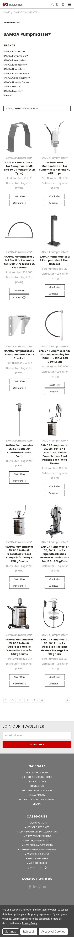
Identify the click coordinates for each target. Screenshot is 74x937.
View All (7, 95)
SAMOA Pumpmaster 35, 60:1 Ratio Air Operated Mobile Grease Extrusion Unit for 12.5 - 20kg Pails (54, 554)
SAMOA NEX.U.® (11, 86)
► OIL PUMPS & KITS (37, 822)
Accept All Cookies (53, 931)
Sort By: (10, 108)
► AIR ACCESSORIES (37, 863)
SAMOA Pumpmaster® (15, 56)
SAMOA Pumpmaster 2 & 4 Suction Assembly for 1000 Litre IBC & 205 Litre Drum (19, 262)
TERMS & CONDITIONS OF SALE (37, 790)
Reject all (29, 931)
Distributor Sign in (30, 799)
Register (50, 799)
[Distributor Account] (57, 4)
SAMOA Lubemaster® (15, 64)
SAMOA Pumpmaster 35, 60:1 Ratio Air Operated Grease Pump (19, 451)
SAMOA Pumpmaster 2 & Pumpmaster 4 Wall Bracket (19, 354)
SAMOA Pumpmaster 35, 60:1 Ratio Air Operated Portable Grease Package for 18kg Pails (55, 647)
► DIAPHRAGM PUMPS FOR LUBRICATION (37, 831)
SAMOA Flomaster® (14, 69)
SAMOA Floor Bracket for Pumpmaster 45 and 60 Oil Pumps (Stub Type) (19, 168)
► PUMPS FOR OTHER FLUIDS (37, 836)
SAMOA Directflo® (13, 91)
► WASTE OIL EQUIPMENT (37, 854)
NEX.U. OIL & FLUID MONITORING (37, 777)
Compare (18, 202)
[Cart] (63, 4)
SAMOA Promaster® (14, 51)
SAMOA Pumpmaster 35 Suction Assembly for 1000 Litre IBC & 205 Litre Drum (55, 356)
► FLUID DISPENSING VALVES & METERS (37, 849)
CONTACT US (37, 786)
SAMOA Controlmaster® (16, 77)
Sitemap (37, 803)
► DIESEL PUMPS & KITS (37, 858)
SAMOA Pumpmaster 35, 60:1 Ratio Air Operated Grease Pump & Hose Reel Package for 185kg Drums (55, 454)
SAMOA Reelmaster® (15, 60)
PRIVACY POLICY (37, 794)
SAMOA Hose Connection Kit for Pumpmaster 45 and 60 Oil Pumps (54, 168)
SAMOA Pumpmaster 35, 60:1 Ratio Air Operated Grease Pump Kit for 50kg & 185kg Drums (19, 554)
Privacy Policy (29, 923)
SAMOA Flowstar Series (16, 82)
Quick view (19, 196)
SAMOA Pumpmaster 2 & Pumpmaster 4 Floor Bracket (55, 260)
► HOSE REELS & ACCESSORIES (37, 845)
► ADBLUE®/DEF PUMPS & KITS (37, 840)
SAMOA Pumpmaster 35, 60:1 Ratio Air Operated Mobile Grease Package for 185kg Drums (19, 647)
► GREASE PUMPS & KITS (37, 827)
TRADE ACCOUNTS (37, 781)
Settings (10, 931)
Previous (5, 933)
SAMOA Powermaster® (16, 73)
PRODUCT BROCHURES (37, 772)
